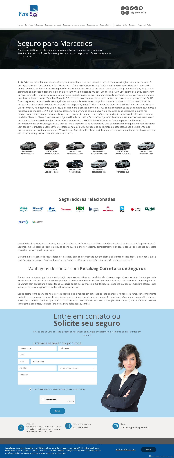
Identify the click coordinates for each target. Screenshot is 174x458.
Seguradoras (92, 25)
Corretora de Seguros (34, 25)
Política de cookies (126, 449)
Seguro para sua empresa (74, 25)
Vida (125, 25)
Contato (132, 25)
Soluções (117, 25)
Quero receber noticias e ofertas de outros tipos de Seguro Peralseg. (59, 389)
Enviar (57, 411)
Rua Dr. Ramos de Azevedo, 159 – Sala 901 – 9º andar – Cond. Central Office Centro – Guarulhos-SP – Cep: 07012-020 (43, 429)
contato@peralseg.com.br (134, 427)
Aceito (148, 449)
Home (20, 25)
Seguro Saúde (106, 25)
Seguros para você (53, 25)
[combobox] (77, 368)
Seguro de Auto (144, 25)
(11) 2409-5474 (80, 427)
